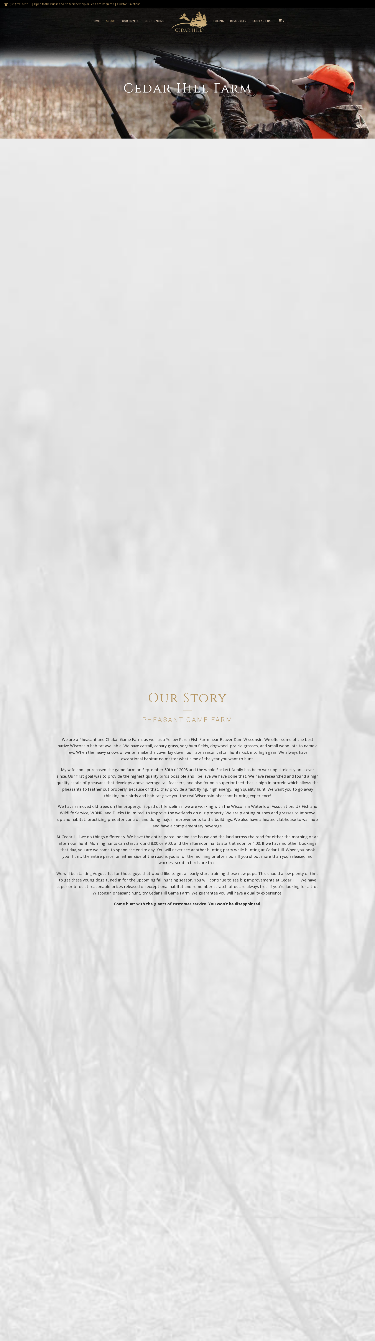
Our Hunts (130, 21)
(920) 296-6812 (19, 4)
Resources (238, 21)
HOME (96, 21)
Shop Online (154, 21)
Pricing (218, 21)
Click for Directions (128, 4)
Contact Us (261, 21)
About (111, 21)
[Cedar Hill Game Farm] (188, 21)
